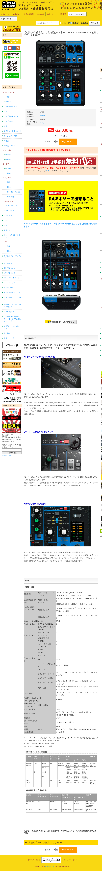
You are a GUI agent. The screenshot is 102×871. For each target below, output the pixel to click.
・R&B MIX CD (11, 211)
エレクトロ (8, 215)
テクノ (6, 225)
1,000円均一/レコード (12, 278)
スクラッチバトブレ (11, 107)
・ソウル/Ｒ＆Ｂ (12, 206)
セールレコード (9, 263)
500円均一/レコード (11, 273)
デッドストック (9, 283)
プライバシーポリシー (71, 860)
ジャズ (6, 111)
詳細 (48, 170)
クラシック (8, 126)
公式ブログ (40, 14)
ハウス (6, 220)
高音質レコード (9, 146)
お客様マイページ (9, 19)
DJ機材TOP (17, 14)
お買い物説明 (29, 14)
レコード (65, 23)
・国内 (8, 102)
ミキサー (43, 123)
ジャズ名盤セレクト (11, 116)
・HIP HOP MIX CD (13, 192)
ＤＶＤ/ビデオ (9, 312)
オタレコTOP (6, 14)
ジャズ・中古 (9, 121)
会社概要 (63, 14)
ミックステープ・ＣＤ (12, 292)
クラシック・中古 (10, 136)
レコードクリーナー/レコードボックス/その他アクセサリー (12, 319)
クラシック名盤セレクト (13, 131)
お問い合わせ (52, 14)
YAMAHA (43, 115)
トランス (7, 230)
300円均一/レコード (11, 268)
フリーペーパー (9, 338)
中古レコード (9, 288)
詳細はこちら (7, 455)
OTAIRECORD (50, 867)
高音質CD (7, 141)
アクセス (31, 860)
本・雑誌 (7, 333)
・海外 (8, 97)
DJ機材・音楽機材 (80, 23)
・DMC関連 (10, 197)
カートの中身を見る (78, 14)
